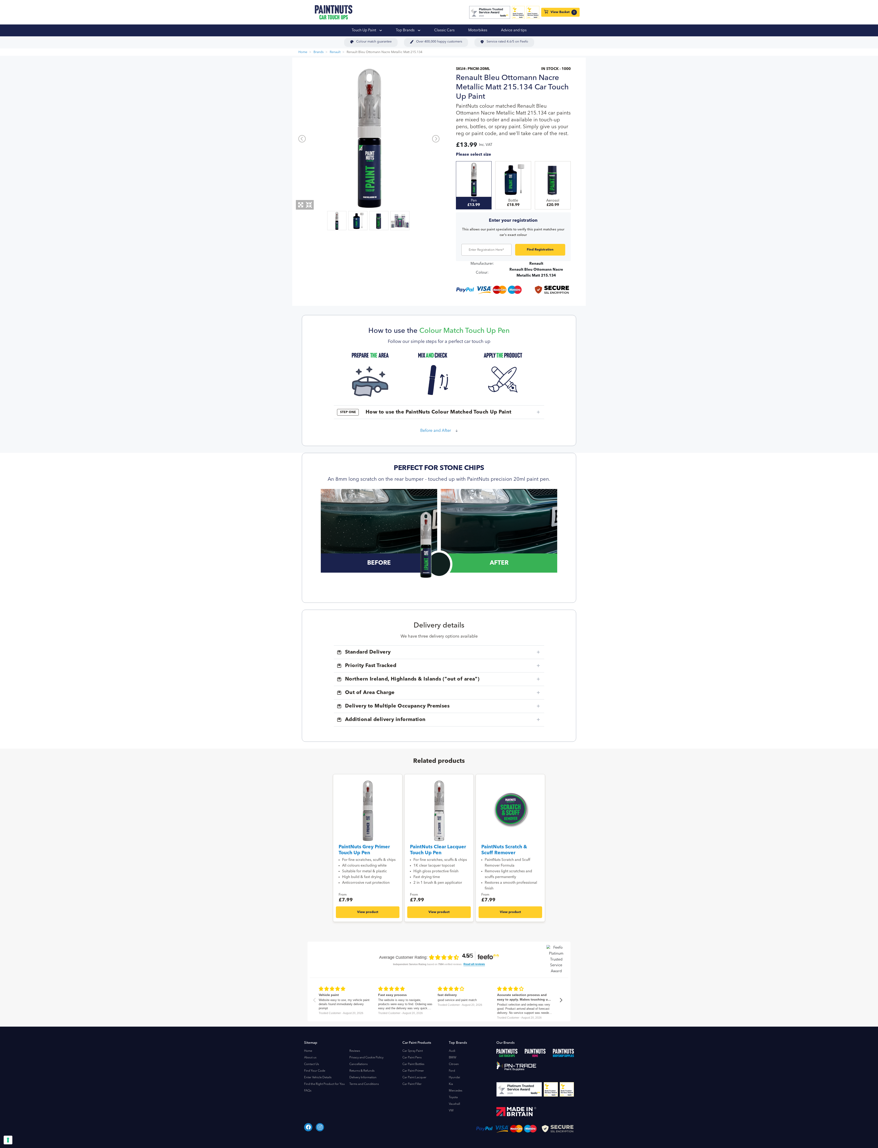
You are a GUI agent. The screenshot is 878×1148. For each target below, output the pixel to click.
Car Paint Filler (412, 1084)
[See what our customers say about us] (489, 12)
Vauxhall (454, 1104)
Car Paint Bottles (413, 1064)
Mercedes (455, 1090)
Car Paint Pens (412, 1057)
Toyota (453, 1097)
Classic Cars (444, 30)
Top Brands (405, 30)
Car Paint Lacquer (414, 1077)
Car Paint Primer (413, 1070)
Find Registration (540, 249)
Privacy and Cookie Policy (366, 1057)
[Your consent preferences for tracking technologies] (8, 1140)
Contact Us (311, 1064)
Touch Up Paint (364, 30)
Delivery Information (363, 1077)
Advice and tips (514, 30)
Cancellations (358, 1064)
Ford (452, 1070)
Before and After (435, 431)
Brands (318, 52)
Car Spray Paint (412, 1050)
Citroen (454, 1064)
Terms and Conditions (364, 1084)
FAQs (307, 1090)
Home (302, 52)
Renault (335, 52)
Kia (451, 1084)
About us (310, 1057)
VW (451, 1110)
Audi (452, 1050)
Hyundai (454, 1077)
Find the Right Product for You (324, 1084)
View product (367, 912)
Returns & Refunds (362, 1070)
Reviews (354, 1050)
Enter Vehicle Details (318, 1077)
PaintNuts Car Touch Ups (333, 12)
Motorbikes (477, 30)
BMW (452, 1057)
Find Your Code (314, 1070)
